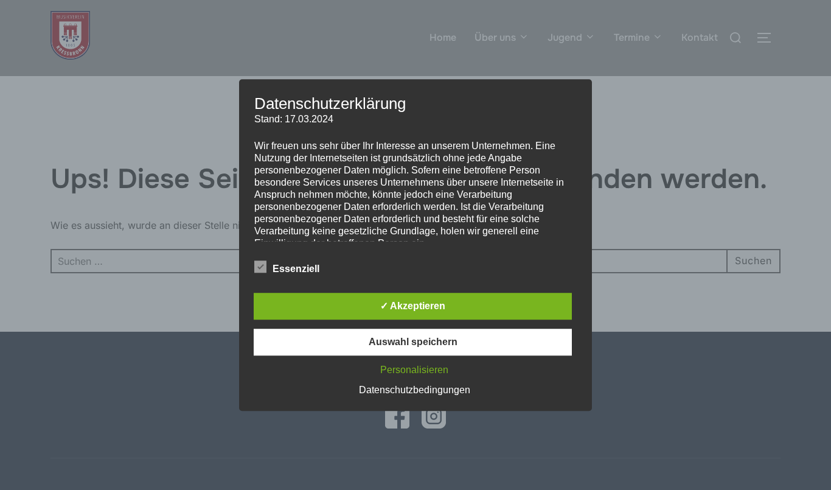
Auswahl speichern (413, 342)
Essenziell (296, 269)
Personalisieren (414, 370)
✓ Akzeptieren (412, 306)
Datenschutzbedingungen (414, 390)
